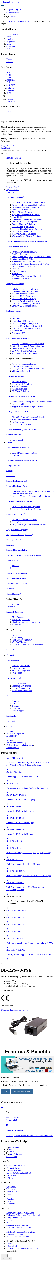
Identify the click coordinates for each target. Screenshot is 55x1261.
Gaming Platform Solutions (23, 224)
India (8, 77)
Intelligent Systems (13, 311)
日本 (8, 82)
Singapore (10, 90)
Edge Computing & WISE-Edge (18, 447)
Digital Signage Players (22, 212)
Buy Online (14, 1147)
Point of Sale (17, 522)
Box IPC (15, 316)
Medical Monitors (19, 389)
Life (13, 703)
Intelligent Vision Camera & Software (28, 369)
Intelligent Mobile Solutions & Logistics (21, 396)
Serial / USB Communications (24, 306)
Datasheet (5, 1010)
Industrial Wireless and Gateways (26, 301)
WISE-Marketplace (14, 733)
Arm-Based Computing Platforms (26, 207)
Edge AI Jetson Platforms (22, 366)
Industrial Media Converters (23, 296)
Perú (8, 49)
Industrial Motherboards (22, 231)
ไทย (8, 96)
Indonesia (10, 80)
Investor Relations (13, 678)
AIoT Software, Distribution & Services (28, 202)
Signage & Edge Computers (23, 424)
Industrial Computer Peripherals (25, 323)
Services (9, 568)
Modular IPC (17, 331)
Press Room (17, 673)
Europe (9, 59)
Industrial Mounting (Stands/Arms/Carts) (21, 430)
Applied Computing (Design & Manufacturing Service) (26, 241)
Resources (16, 635)
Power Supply (18, 440)
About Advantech (12, 660)
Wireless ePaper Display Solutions (26, 236)
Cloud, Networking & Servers (17, 338)
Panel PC (16, 269)
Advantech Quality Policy (16, 583)
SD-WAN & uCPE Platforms (24, 351)
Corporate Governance (21, 686)
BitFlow (15, 565)
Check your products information (26, 622)
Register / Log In (13, 158)
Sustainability (11, 716)
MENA (9, 112)
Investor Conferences (21, 688)
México (9, 39)
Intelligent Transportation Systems (26, 328)
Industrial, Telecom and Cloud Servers (28, 343)
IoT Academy (17, 637)
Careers (9, 696)
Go (6, 1092)
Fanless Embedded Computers (24, 222)
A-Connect (11, 736)
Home (9, 740)
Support (9, 607)
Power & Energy (19, 271)
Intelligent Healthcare (14, 376)
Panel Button (6, 148)
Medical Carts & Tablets (22, 384)
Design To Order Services (16, 578)
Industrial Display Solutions (16, 550)
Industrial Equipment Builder (17, 486)
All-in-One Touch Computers (24, 519)
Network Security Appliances (24, 348)
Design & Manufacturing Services (19, 535)
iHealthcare (10, 476)
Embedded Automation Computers (26, 261)
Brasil (8, 37)
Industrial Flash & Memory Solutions (27, 229)
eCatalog (10, 1199)
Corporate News (13, 1168)
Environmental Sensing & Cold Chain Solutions (32, 401)
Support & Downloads (14, 612)
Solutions (10, 442)
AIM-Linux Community (22, 640)
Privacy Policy (12, 1246)
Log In (18, 9)
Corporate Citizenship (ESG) (18, 1173)
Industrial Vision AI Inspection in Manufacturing (32, 496)
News (8, 1196)
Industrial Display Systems (23, 226)
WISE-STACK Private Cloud (24, 353)
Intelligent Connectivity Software (26, 303)
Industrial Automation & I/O (17, 247)
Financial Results (19, 683)
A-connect (10, 1204)
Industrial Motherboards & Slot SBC (27, 326)
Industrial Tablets (19, 404)
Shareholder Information (22, 690)
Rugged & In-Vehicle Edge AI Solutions (29, 406)
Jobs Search (11, 1175)
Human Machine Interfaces (23, 266)
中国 (8, 75)
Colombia (10, 46)
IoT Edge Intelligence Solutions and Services (23, 555)
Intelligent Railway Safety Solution (26, 509)
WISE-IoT (16, 604)
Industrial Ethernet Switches (23, 294)
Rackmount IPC (18, 333)
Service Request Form (21, 619)
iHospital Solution (19, 381)
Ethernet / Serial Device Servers (25, 291)
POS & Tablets (18, 422)
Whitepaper (11, 1189)
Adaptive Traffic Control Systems (26, 506)
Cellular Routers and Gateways (25, 289)
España (9, 61)
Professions (16, 701)
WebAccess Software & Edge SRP (26, 276)
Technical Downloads (19, 1010)
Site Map (10, 1244)
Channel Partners (13, 594)
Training (15, 706)
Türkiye (9, 99)
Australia (10, 72)
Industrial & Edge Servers (16, 481)
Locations (16, 708)
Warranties (16, 624)
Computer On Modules (21, 210)
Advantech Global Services (16, 573)
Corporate (10, 655)
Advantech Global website (19, 21)
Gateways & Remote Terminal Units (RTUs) (30, 264)
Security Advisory (13, 650)
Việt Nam (10, 101)
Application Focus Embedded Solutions (28, 205)
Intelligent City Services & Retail (18, 412)
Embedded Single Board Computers (27, 219)
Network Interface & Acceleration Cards (29, 346)
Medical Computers (20, 386)
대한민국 (10, 85)
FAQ (8, 1201)
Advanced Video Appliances (24, 364)
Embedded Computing (14, 197)
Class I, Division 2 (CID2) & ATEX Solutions (31, 256)
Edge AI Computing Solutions (24, 453)
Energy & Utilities (13, 466)
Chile (8, 44)
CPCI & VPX (18, 319)
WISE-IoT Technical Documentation (27, 645)
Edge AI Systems (19, 455)
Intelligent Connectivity (15, 284)
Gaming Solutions (13, 540)
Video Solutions (12, 560)
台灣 (8, 93)
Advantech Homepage (10, 2)
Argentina (10, 41)
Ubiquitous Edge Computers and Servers (29, 524)
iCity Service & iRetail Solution (25, 419)
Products (10, 192)
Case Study (11, 1187)
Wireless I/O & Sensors (21, 278)
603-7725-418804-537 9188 (14, 1155)
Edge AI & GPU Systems (22, 321)
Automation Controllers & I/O (24, 252)
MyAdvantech (12, 12)
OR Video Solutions (20, 391)
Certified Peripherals (14, 435)
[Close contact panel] (2, 1107)
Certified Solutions (20, 254)
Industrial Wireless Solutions (24, 234)
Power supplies (12, 747)
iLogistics (10, 545)
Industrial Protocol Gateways (24, 298)
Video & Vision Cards (21, 371)
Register (9, 9)
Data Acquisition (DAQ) (22, 259)
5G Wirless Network (22, 1092)
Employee (10, 721)
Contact (9, 726)
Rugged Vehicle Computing (16, 530)
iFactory (9, 471)
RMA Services (18, 617)
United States (12, 34)
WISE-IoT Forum (19, 642)
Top (5, 1256)
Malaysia (12, 17)
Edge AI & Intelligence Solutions (26, 214)
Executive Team (18, 668)
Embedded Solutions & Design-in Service (21, 460)
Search (9, 14)
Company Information (21, 665)
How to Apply (18, 711)
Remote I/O (17, 273)
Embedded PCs (18, 217)
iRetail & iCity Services (15, 514)
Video (8, 1194)
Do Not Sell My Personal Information (22, 1248)
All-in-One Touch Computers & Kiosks (28, 417)
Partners (9, 589)
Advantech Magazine (21, 670)
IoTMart (9, 731)
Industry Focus (12, 1191)
